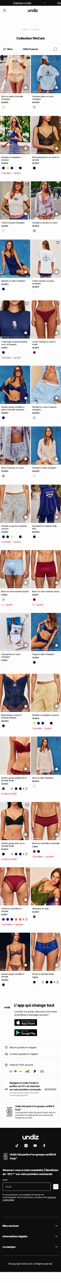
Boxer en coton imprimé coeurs (45, 591)
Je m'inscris (50, 1089)
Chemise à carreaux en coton (45, 222)
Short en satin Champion (43, 778)
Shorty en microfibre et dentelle (46, 843)
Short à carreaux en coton (12, 468)
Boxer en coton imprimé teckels (15, 591)
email (5, 1180)
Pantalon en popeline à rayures (45, 715)
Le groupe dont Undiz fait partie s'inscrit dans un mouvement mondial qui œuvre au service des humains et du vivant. (35, 1115)
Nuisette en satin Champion (13, 281)
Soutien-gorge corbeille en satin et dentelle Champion (12, 408)
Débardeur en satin (40, 908)
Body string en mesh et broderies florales (11, 716)
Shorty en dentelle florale (43, 974)
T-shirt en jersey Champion (13, 222)
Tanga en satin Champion (43, 654)
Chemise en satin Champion (44, 468)
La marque (34, 29)
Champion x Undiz (22, 2)
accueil (24, 29)
